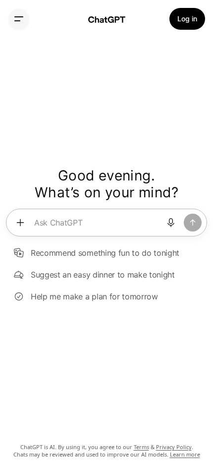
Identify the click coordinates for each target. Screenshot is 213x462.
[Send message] (193, 222)
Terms (141, 447)
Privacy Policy (174, 447)
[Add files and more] (20, 222)
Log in (187, 18)
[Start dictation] (171, 222)
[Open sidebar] (19, 19)
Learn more (185, 454)
